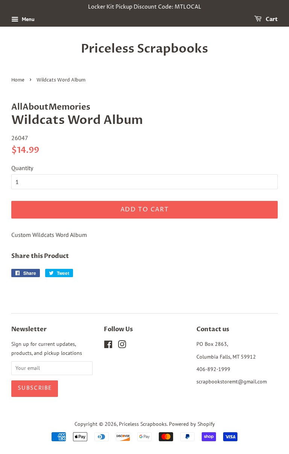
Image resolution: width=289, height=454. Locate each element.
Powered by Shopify (192, 424)
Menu (27, 19)
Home (17, 80)
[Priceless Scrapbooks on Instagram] (122, 345)
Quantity (22, 168)
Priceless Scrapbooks (144, 49)
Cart (271, 19)
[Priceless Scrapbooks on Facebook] (108, 345)
